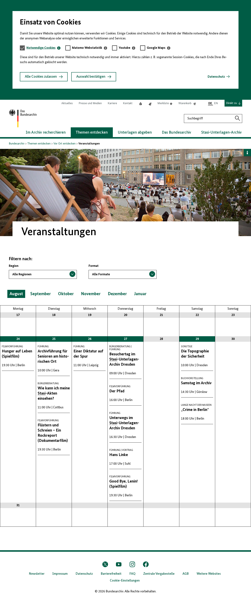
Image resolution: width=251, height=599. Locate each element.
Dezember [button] (117, 294)
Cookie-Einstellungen (125, 580)
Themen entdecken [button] (92, 132)
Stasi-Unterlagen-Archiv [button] (221, 132)
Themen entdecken (39, 143)
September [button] (40, 294)
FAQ (132, 573)
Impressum (60, 573)
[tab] (43, 48)
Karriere (112, 103)
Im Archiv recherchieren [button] (46, 132)
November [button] (91, 294)
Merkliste (165, 103)
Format (93, 266)
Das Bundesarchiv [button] (176, 132)
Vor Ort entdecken (64, 143)
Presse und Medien (90, 103)
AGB (185, 573)
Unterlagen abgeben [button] (135, 132)
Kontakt (127, 103)
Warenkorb (187, 103)
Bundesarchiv (16, 143)
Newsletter (36, 573)
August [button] (16, 294)
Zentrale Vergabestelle (159, 573)
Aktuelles (67, 103)
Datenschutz (216, 76)
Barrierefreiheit (111, 573)
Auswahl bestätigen (90, 77)
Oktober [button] (66, 294)
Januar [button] (140, 294)
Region (13, 266)
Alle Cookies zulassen (41, 77)
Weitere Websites (209, 573)
